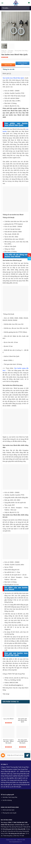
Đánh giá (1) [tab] (7, 73)
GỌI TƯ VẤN (8, 64)
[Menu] (2, 3)
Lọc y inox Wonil (8, 718)
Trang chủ (3, 50)
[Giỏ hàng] (29, 3)
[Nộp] (27, 8)
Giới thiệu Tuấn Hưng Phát (10, 797)
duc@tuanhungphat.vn (16, 685)
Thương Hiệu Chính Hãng (21, 50)
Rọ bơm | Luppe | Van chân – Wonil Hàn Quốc (8, 741)
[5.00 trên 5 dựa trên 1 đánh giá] (15, 57)
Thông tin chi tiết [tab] (8, 69)
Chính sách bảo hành (8, 810)
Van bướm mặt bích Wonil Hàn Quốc (22, 720)
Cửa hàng (10, 50)
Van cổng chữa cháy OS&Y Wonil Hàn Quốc (22, 741)
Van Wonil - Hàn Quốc (6, 52)
